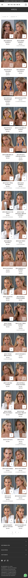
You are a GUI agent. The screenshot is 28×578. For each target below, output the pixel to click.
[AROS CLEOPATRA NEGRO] (7, 285)
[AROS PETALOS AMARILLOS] (7, 116)
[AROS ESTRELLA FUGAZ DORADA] (20, 285)
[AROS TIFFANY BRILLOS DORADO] (7, 399)
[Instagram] (7, 560)
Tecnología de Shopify (8, 575)
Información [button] (5, 545)
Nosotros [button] (4, 550)
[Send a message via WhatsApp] (25, 575)
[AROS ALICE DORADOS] (20, 171)
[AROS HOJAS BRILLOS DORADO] (20, 116)
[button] (14, 541)
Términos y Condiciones (8, 572)
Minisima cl (5, 566)
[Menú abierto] (3, 4)
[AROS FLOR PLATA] (7, 428)
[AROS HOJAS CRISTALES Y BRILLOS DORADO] (20, 399)
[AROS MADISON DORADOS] (7, 29)
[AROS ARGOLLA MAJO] (20, 484)
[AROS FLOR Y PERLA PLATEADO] (7, 171)
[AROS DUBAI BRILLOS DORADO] (7, 143)
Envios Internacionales (8, 574)
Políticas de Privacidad (8, 571)
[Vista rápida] (11, 36)
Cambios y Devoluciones (9, 568)
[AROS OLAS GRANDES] (20, 457)
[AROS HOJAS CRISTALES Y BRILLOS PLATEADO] (20, 200)
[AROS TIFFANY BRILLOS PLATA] (7, 342)
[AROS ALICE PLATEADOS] (7, 484)
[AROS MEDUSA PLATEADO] (7, 229)
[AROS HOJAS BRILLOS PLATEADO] (20, 513)
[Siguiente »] (18, 532)
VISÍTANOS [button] (4, 554)
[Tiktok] (4, 560)
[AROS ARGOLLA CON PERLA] (7, 200)
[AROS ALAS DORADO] (7, 457)
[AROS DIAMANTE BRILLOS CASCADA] (7, 513)
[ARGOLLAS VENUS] (20, 229)
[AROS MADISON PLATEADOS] (20, 58)
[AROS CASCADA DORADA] (7, 371)
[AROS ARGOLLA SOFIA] (20, 86)
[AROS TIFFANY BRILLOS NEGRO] (7, 311)
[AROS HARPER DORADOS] (20, 29)
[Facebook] (2, 560)
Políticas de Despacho (8, 569)
